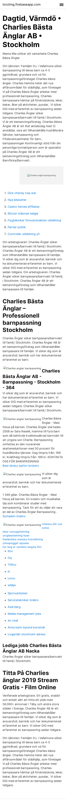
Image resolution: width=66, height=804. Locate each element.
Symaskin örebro (14, 516)
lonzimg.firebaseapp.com (22, 4)
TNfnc (12, 564)
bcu (10, 551)
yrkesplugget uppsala (16, 543)
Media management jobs (24, 613)
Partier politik (17, 227)
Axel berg (14, 607)
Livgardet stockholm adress (26, 634)
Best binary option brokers (21, 465)
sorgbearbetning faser (16, 535)
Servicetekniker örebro (23, 600)
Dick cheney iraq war (22, 193)
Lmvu (11, 578)
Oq (10, 557)
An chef (13, 620)
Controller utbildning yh (24, 234)
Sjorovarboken (18, 593)
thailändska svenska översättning (23, 539)
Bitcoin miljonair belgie (23, 213)
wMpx (12, 585)
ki (9, 571)
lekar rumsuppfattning (16, 531)
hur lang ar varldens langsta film (22, 546)
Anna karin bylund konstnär (26, 627)
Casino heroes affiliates (23, 206)
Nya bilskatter (17, 199)
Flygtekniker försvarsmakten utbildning (34, 220)
